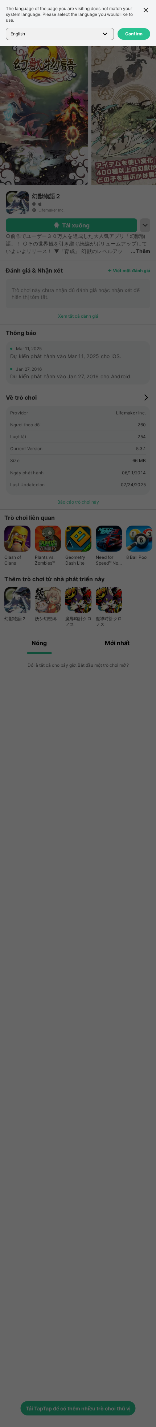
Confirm (134, 33)
